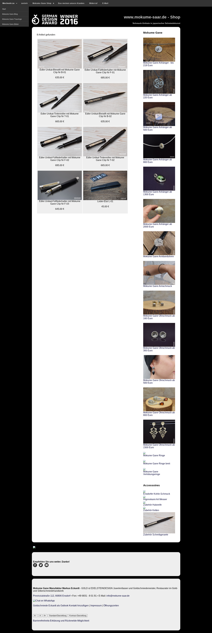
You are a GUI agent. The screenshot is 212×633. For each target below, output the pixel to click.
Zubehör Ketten (151, 510)
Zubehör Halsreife (152, 505)
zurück (24, 3)
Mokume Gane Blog (10, 14)
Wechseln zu (8, 3)
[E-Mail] (47, 566)
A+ (45, 616)
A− (35, 616)
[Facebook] (35, 566)
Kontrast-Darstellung (77, 616)
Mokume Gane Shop (42, 3)
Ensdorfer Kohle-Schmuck (156, 494)
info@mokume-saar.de (118, 596)
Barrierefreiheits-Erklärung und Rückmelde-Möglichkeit (61, 620)
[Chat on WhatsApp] (44, 600)
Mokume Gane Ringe (154, 455)
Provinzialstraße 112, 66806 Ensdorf (51, 596)
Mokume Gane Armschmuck (157, 286)
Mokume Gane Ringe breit (156, 463)
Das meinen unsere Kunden (71, 3)
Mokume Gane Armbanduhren (158, 256)
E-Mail (105, 3)
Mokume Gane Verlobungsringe (151, 472)
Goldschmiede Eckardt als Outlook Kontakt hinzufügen (61, 605)
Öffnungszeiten (111, 605)
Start (4, 9)
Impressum (96, 605)
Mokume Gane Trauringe (12, 19)
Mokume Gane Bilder (10, 24)
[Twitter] (41, 566)
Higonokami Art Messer (155, 499)
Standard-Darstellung (57, 616)
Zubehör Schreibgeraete (155, 534)
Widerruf (93, 3)
